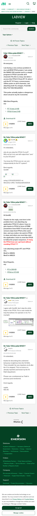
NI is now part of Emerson (10, 473)
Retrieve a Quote (9, 463)
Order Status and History (25, 461)
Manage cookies (19, 513)
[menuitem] (28, 4)
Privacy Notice (17, 499)
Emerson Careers (29, 473)
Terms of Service (20, 463)
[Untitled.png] (18, 322)
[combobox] (13, 29)
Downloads (6, 483)
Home (3, 9)
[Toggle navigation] (10, 4)
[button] (6, 124)
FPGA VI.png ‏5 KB (13, 111)
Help (33, 23)
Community (11, 9)
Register (18, 23)
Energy (22, 449)
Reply (30, 124)
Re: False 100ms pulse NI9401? (15, 137)
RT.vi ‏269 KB (11, 269)
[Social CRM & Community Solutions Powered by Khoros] (18, 421)
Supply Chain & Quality (18, 476)
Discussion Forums (23, 9)
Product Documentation (17, 483)
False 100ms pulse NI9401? (13, 53)
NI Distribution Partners (9, 461)
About (20, 473)
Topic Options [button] (7, 35)
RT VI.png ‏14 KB (13, 109)
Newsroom (7, 476)
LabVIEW (27, 11)
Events (28, 476)
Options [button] (30, 56)
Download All (10, 118)
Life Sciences (14, 451)
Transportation (8, 453)
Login (27, 23)
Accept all (18, 508)
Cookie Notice (29, 499)
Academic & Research (9, 446)
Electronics (15, 449)
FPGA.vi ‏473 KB (13, 272)
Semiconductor (24, 451)
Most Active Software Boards (11, 11)
